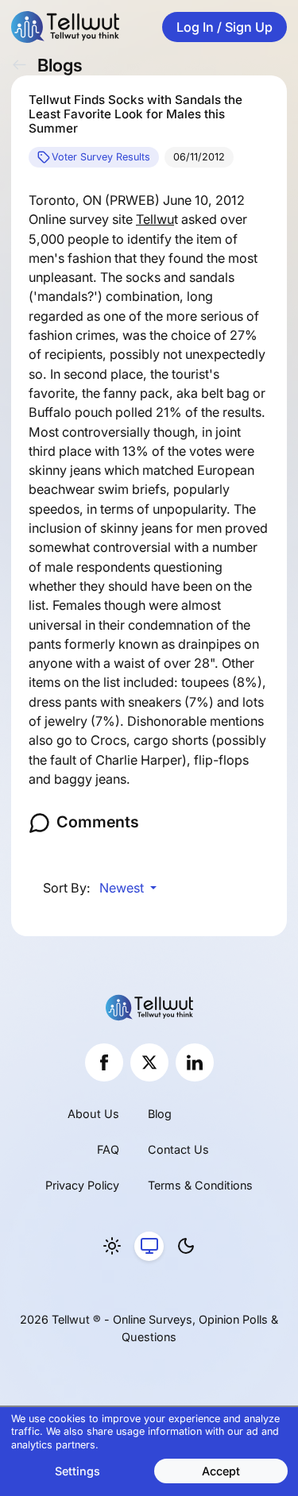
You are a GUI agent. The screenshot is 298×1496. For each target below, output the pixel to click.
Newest (123, 888)
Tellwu (155, 219)
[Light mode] (112, 1247)
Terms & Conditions (200, 1185)
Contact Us (178, 1149)
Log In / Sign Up (224, 27)
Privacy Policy (82, 1185)
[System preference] (149, 1247)
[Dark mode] (186, 1247)
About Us (93, 1113)
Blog (160, 1113)
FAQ (108, 1149)
